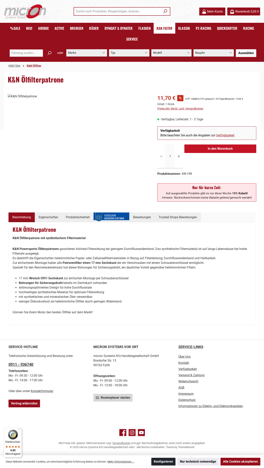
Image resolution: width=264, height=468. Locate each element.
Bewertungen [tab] (142, 217)
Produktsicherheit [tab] (78, 217)
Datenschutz (187, 400)
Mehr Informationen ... (120, 461)
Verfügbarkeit (225, 135)
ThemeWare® (186, 447)
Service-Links (190, 347)
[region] (78, 135)
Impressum (186, 394)
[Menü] (19, 430)
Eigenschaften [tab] (48, 217)
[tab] (22, 217)
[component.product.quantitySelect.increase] (179, 156)
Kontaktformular (42, 391)
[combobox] (117, 11)
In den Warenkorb (220, 148)
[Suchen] (165, 11)
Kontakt (183, 363)
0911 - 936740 (21, 364)
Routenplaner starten (115, 397)
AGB (181, 387)
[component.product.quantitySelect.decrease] (161, 156)
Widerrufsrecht (188, 381)
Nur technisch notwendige (198, 461)
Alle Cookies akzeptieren (240, 461)
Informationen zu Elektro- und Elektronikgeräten (210, 406)
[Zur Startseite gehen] (25, 11)
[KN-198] (78, 135)
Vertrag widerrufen (24, 403)
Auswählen (246, 53)
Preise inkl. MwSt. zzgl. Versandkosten (180, 108)
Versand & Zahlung (191, 375)
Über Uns (184, 356)
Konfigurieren (163, 461)
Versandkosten (121, 443)
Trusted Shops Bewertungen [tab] (178, 217)
